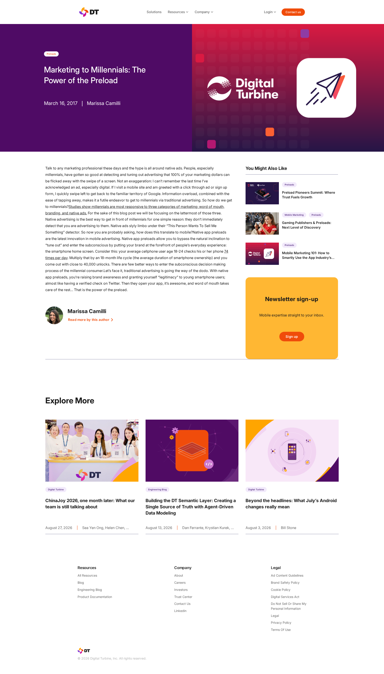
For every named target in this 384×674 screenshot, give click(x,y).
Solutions (154, 12)
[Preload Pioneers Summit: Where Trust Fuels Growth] (292, 193)
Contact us (293, 12)
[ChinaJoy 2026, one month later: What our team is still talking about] (91, 477)
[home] (89, 12)
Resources (176, 12)
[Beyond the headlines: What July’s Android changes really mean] (292, 477)
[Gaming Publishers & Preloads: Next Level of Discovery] (292, 223)
